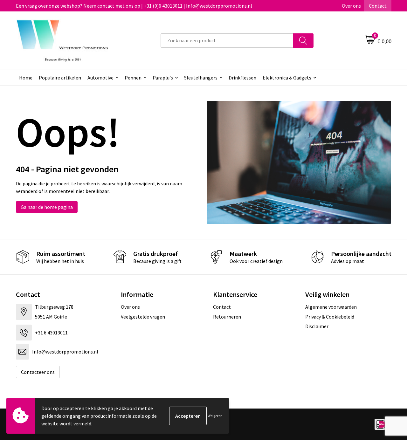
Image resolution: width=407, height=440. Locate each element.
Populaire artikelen (60, 77)
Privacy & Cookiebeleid (329, 316)
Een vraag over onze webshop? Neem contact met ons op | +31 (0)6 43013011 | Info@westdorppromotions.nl (134, 6)
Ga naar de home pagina (47, 207)
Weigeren (215, 415)
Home (25, 77)
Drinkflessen (242, 77)
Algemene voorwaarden (331, 307)
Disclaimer (316, 326)
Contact (378, 6)
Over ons (351, 6)
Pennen (133, 77)
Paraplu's (163, 77)
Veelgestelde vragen (143, 316)
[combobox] (227, 40)
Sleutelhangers (200, 77)
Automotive (100, 77)
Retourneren (227, 316)
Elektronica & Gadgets (287, 77)
